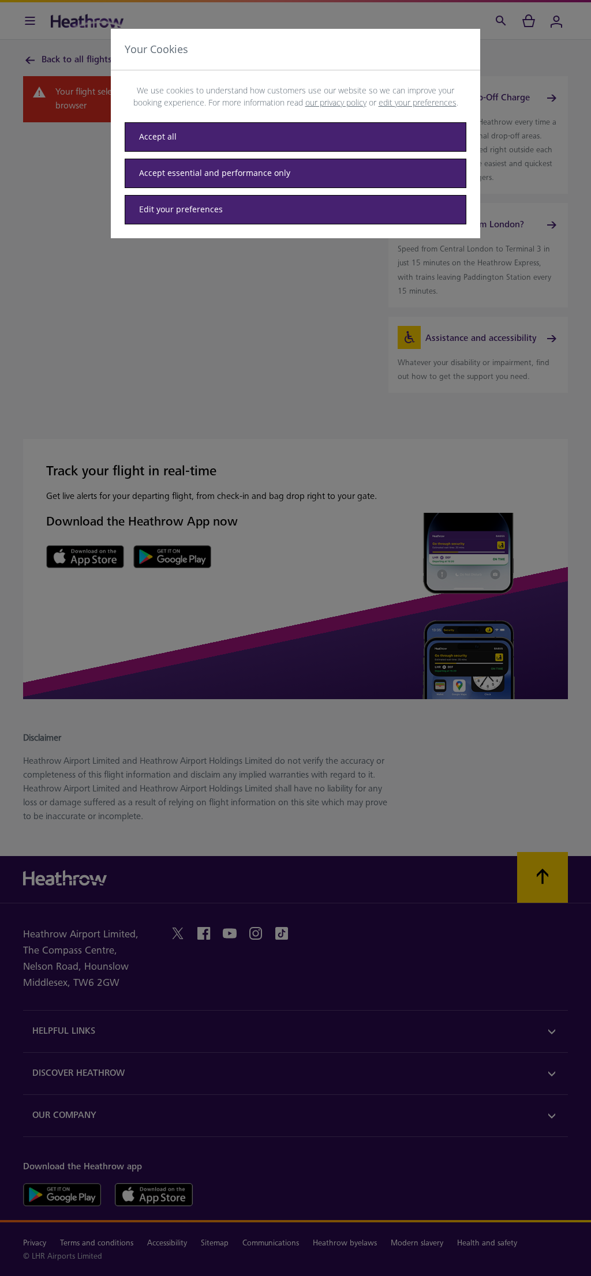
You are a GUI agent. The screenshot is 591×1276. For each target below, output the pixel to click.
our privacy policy (335, 102)
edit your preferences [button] (418, 102)
